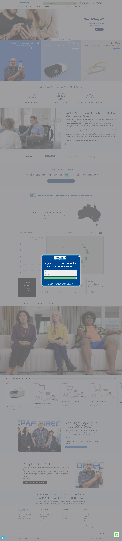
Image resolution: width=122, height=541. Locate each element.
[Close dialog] (79, 256)
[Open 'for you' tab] (116, 534)
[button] (3, 538)
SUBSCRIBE (60, 278)
